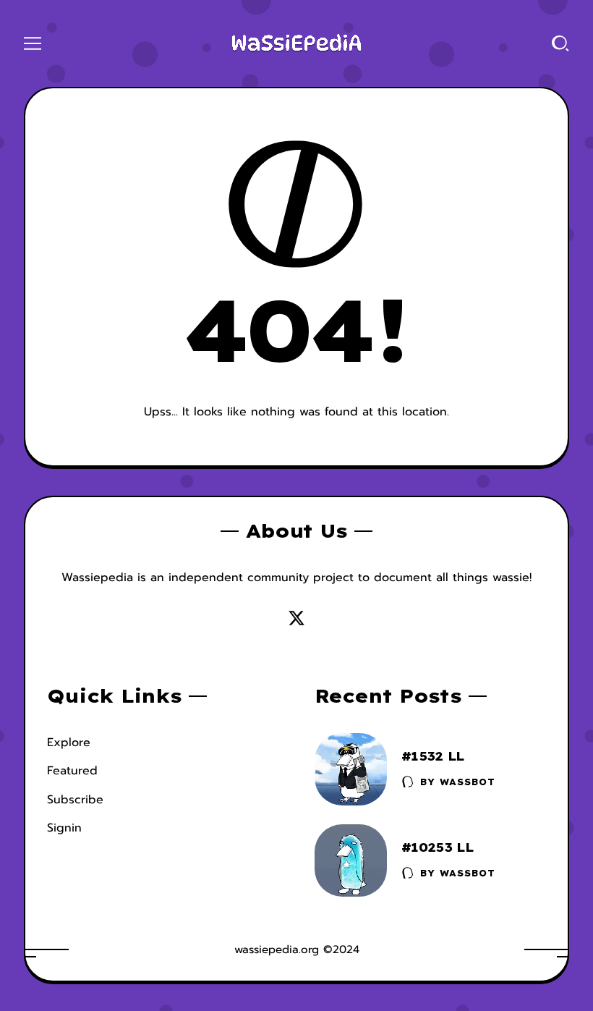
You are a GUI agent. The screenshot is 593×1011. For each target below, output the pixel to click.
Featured (72, 770)
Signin (64, 828)
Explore (68, 742)
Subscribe (75, 799)
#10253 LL (437, 847)
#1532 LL (432, 755)
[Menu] (32, 43)
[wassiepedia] (296, 43)
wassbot (467, 782)
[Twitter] (296, 618)
